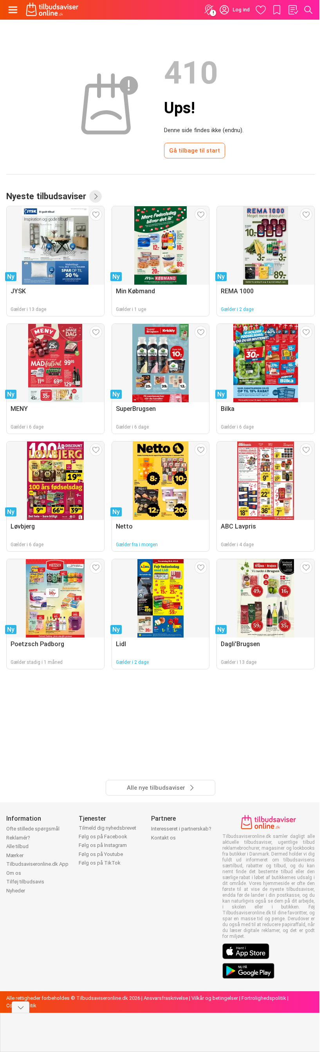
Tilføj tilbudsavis (25, 882)
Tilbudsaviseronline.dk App (37, 864)
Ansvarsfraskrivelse (166, 998)
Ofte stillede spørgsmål (33, 829)
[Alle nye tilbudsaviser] (95, 196)
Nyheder (15, 891)
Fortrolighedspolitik (264, 998)
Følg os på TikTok (100, 863)
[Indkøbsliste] (293, 10)
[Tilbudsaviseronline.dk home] (52, 9)
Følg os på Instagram (103, 845)
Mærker (14, 855)
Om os (13, 873)
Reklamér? (18, 838)
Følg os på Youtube (101, 854)
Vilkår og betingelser (214, 998)
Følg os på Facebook (103, 836)
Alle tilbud (17, 846)
